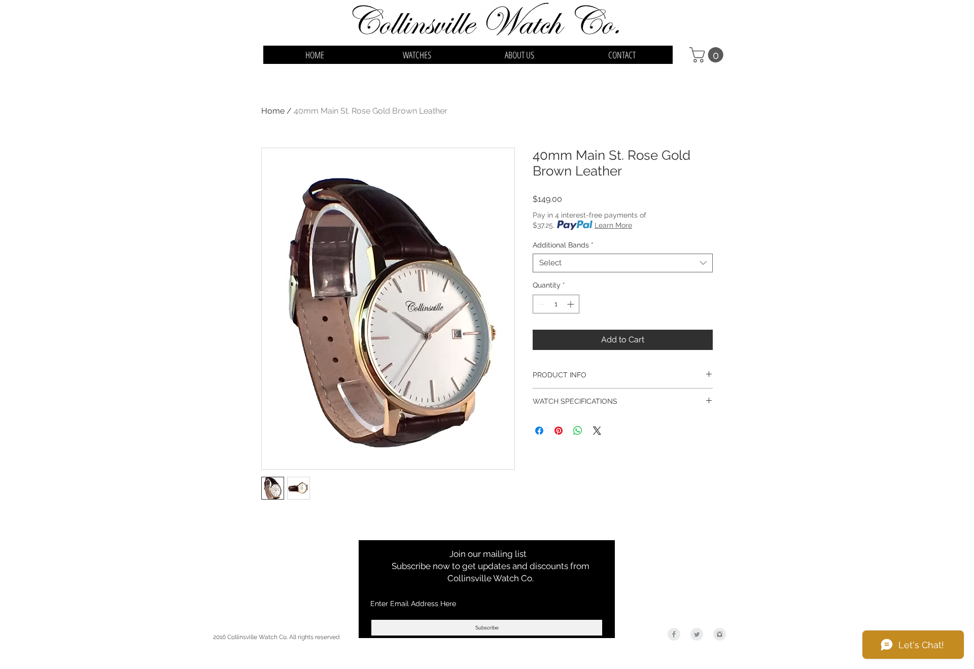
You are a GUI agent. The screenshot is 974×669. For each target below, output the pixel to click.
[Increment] (571, 304)
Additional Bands (563, 245)
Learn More (613, 225)
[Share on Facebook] (539, 431)
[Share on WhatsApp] (578, 431)
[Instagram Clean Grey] (719, 634)
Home (273, 111)
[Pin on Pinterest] (558, 431)
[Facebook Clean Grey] (674, 634)
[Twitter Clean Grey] (696, 634)
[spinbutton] (556, 304)
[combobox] (623, 263)
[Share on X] (597, 431)
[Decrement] (540, 304)
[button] (708, 54)
